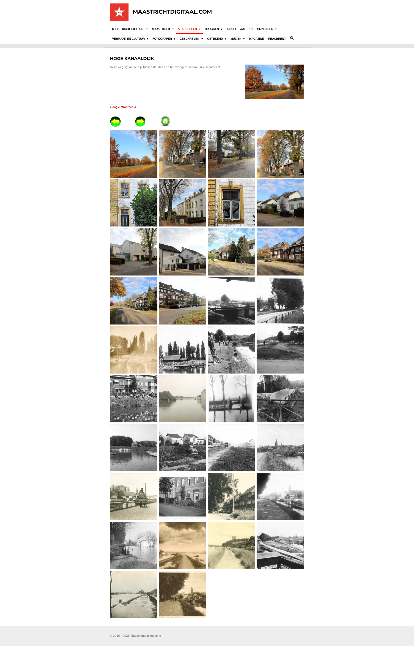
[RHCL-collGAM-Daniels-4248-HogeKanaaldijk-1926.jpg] (133, 594)
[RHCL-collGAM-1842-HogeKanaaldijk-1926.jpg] (280, 447)
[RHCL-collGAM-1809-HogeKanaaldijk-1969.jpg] (182, 447)
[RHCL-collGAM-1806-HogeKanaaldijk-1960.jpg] (280, 398)
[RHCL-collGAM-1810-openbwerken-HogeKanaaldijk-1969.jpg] (231, 447)
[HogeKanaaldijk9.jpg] (133, 251)
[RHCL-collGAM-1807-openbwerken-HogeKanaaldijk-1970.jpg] (133, 447)
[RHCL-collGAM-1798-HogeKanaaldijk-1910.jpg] (133, 349)
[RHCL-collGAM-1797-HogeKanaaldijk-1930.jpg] (280, 300)
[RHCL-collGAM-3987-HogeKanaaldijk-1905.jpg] (280, 496)
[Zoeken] (292, 38)
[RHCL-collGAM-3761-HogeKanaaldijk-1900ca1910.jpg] (133, 496)
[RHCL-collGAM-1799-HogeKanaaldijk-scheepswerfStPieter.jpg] (182, 349)
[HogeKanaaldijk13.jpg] (133, 300)
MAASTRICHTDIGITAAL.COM (172, 11)
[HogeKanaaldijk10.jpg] (182, 251)
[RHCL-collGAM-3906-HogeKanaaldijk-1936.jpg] (231, 496)
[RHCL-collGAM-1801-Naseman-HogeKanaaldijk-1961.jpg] (133, 398)
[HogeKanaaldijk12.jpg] (280, 251)
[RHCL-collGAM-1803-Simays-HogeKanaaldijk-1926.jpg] (182, 398)
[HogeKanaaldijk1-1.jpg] (133, 153)
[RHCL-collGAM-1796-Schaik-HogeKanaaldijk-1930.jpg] (231, 300)
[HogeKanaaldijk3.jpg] (231, 153)
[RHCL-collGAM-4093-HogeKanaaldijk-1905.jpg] (133, 545)
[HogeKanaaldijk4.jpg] (280, 153)
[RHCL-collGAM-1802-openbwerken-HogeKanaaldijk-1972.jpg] (280, 349)
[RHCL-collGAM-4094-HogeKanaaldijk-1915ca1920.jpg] (182, 545)
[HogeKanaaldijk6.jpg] (133, 202)
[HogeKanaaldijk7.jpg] (231, 202)
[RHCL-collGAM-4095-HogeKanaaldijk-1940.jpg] (231, 545)
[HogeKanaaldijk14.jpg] (182, 300)
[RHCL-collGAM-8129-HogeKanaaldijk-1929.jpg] (280, 545)
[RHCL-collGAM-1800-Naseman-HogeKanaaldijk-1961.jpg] (231, 349)
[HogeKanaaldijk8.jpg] (280, 202)
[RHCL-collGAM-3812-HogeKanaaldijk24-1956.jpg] (182, 496)
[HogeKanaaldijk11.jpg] (231, 251)
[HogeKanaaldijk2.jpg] (182, 153)
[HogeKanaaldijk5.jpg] (182, 202)
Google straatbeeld (123, 107)
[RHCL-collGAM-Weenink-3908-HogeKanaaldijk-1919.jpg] (182, 594)
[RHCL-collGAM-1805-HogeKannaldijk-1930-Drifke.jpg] (231, 398)
